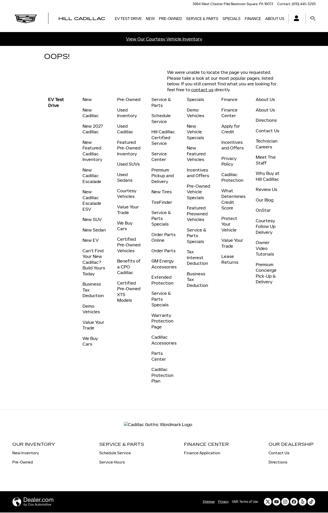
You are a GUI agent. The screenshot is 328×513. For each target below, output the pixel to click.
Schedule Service (161, 118)
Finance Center (229, 113)
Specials (231, 18)
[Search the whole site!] (313, 19)
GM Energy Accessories (164, 264)
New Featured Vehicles (196, 153)
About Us (274, 18)
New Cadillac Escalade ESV (92, 200)
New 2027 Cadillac (93, 129)
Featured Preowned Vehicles (197, 213)
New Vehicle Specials (195, 131)
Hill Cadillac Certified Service (163, 137)
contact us (202, 90)
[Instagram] (285, 502)
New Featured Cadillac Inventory (92, 151)
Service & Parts (202, 18)
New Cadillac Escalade (92, 175)
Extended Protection (162, 280)
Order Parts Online (163, 237)
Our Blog (264, 200)
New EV (91, 240)
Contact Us (267, 131)
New (150, 18)
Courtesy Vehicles (126, 193)
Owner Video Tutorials (265, 248)
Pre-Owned (170, 18)
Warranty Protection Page (162, 321)
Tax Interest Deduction (197, 257)
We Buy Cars (90, 341)
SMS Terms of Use (245, 502)
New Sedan (94, 230)
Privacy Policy (229, 161)
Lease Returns (229, 259)
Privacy (223, 502)
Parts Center (158, 356)
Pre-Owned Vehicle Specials (198, 191)
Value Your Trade (93, 325)
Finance (253, 18)
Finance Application (202, 452)
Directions (266, 120)
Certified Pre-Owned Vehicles (128, 245)
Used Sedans (124, 177)
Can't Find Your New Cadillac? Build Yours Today (94, 262)
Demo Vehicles (91, 309)
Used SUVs (128, 164)
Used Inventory (127, 113)
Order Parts (163, 251)
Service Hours (112, 462)
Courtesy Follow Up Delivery (265, 226)
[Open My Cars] (295, 19)
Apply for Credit (230, 129)
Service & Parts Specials (161, 218)
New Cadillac (91, 113)
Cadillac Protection (232, 177)
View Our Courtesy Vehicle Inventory (164, 39)
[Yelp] (302, 502)
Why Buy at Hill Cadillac (268, 176)
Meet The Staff (266, 160)
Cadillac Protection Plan (162, 375)
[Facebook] (294, 502)
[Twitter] (268, 502)
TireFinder (161, 202)
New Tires (161, 192)
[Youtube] (276, 502)
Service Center (159, 157)
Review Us (266, 189)
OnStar (263, 210)
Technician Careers (267, 144)
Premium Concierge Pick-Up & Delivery (266, 273)
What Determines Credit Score (233, 199)
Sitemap (209, 502)
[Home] (25, 18)
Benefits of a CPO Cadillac (128, 266)
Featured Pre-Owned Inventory (128, 148)
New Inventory (25, 452)
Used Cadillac (125, 129)
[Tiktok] (311, 502)
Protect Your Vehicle (229, 224)
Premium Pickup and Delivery (162, 175)
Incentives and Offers (198, 173)
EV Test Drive (128, 18)
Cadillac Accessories (164, 340)
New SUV (92, 219)
